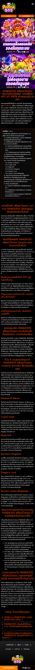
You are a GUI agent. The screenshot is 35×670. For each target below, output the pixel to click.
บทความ (17, 649)
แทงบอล (8, 649)
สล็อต (19, 645)
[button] (32, 3)
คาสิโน (27, 645)
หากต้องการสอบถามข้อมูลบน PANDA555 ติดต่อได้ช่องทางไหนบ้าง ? (17, 635)
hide (10, 131)
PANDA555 (7, 106)
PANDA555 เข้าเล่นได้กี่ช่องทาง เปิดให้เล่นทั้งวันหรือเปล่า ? (17, 626)
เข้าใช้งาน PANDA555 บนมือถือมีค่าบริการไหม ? (18, 618)
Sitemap (26, 649)
